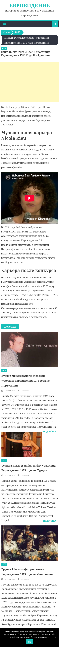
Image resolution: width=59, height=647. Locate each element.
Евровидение (29, 5)
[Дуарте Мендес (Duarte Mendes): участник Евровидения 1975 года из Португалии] (29, 349)
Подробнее (49, 431)
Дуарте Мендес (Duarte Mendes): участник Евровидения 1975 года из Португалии (25, 380)
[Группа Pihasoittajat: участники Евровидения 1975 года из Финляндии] (29, 543)
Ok (29, 642)
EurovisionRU (25, 391)
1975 (4, 48)
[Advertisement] (29, 82)
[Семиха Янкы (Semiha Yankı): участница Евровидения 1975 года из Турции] (21, 444)
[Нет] (55, 637)
